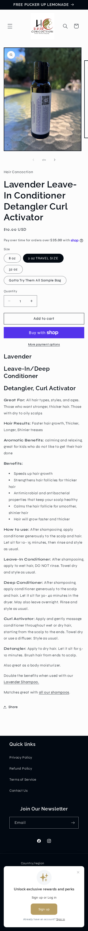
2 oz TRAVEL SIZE (43, 258)
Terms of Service (22, 779)
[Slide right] (55, 160)
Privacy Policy (20, 757)
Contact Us (18, 790)
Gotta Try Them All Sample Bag (35, 280)
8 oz (12, 258)
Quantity (10, 291)
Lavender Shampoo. (21, 682)
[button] (9, 26)
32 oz (13, 269)
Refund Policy (20, 768)
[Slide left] (33, 160)
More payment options (44, 344)
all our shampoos (54, 692)
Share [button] (13, 707)
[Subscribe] (73, 822)
